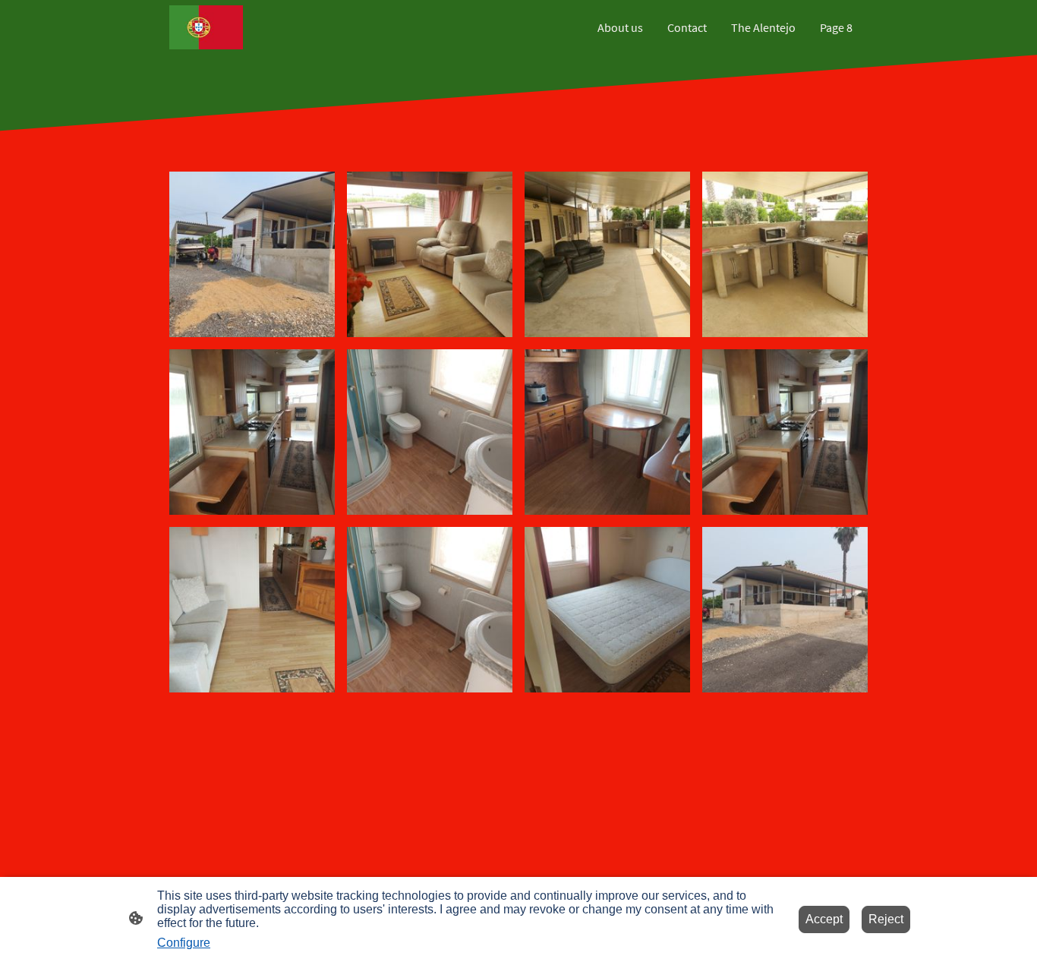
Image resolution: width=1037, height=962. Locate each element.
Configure (183, 942)
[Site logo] (206, 27)
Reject (885, 919)
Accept (824, 919)
